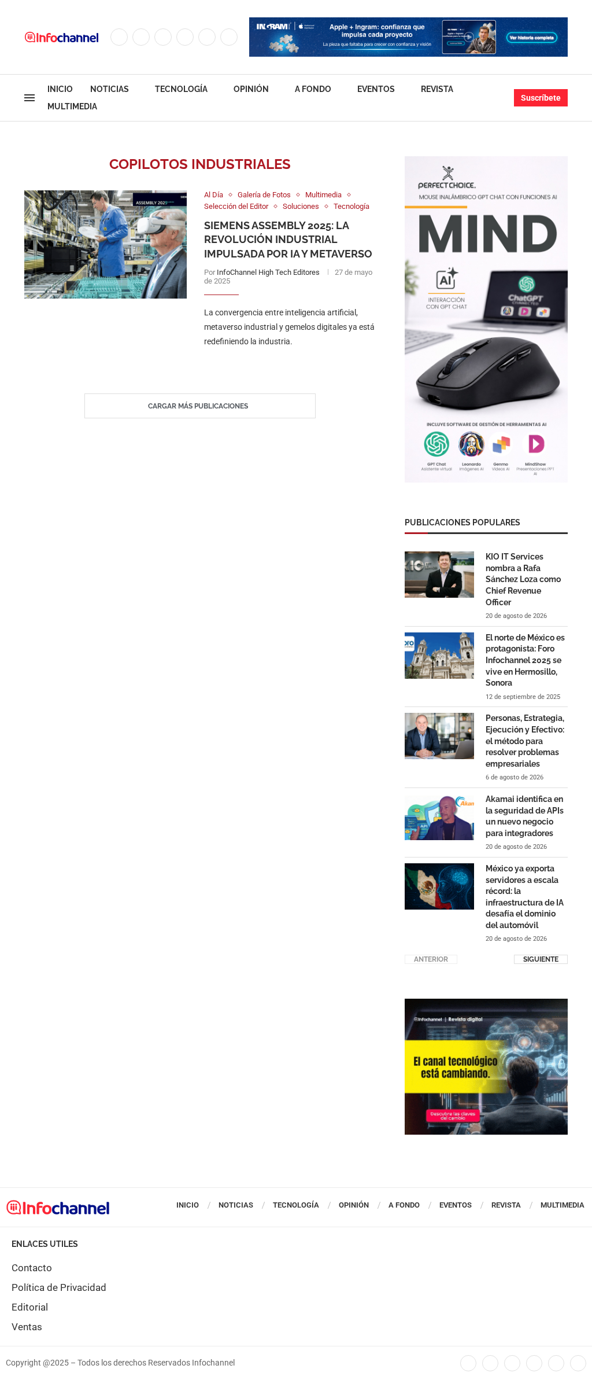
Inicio (60, 89)
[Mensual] (486, 162)
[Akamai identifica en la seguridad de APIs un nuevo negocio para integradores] (439, 817)
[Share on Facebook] (278, 365)
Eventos (376, 89)
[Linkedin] (185, 37)
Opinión (251, 89)
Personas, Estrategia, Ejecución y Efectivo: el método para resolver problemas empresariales (525, 740)
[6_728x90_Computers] (408, 23)
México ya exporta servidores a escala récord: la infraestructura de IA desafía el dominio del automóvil (525, 897)
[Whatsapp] (229, 37)
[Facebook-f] (468, 1363)
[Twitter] (141, 37)
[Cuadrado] (486, 1004)
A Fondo (313, 89)
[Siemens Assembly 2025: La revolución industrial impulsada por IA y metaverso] (105, 244)
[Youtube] (207, 37)
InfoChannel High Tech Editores (268, 272)
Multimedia (72, 106)
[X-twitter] (490, 1363)
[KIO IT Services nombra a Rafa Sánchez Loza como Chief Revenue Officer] (439, 574)
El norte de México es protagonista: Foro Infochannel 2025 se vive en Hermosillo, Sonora (525, 660)
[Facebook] (119, 37)
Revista (437, 89)
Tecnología (181, 89)
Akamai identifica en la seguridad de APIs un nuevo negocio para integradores (525, 816)
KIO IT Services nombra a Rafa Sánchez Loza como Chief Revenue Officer (523, 579)
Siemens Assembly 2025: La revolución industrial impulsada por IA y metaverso (288, 239)
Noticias (109, 89)
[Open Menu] (29, 98)
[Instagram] (163, 37)
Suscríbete (541, 97)
